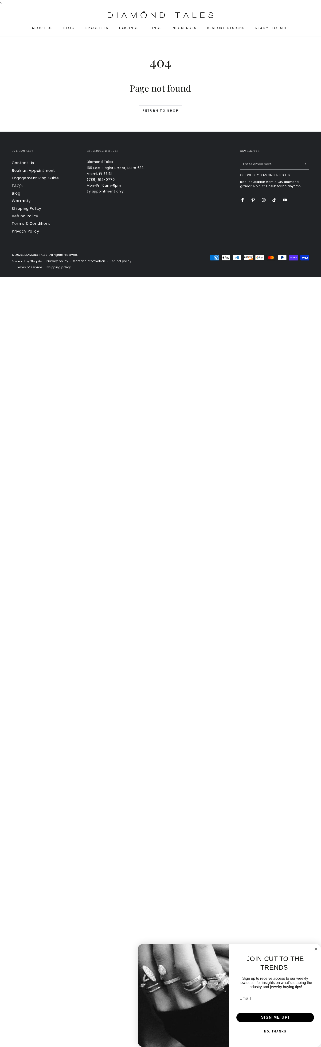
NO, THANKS (275, 1031)
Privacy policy (57, 261)
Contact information (89, 261)
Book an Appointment (33, 170)
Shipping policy (59, 267)
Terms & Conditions (31, 223)
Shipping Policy (26, 208)
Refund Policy (25, 216)
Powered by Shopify (27, 261)
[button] (14, 15)
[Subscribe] (306, 164)
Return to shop (160, 110)
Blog (16, 193)
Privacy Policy (25, 231)
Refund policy (120, 261)
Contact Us (23, 163)
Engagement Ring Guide (35, 178)
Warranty (21, 200)
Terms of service (29, 267)
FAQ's (17, 185)
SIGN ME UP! (275, 1017)
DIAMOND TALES (36, 255)
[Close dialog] (316, 949)
